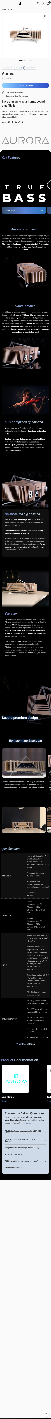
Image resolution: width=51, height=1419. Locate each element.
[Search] (38, 3)
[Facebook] (9, 122)
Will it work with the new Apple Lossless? (21, 1161)
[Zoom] (45, 16)
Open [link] (4, 1101)
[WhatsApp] (19, 122)
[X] (12, 122)
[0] (47, 3)
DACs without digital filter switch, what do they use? (21, 1140)
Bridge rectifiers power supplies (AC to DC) (22, 1148)
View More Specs (25, 1044)
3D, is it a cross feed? (13, 1154)
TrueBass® (10, 210)
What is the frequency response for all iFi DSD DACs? (23, 1132)
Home (4, 10)
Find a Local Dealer (25, 85)
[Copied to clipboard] (22, 122)
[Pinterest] (15, 122)
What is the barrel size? (14, 1168)
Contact (29, 1123)
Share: (4, 122)
